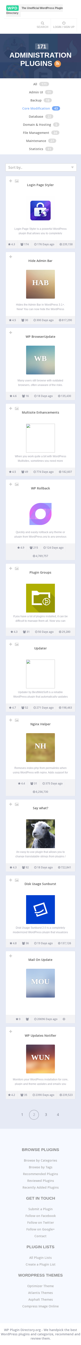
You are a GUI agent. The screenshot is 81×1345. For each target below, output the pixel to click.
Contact (40, 1236)
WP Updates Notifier (40, 1035)
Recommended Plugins (40, 1174)
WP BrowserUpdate (40, 336)
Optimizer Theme (40, 1286)
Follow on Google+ (40, 1229)
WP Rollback (40, 488)
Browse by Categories (40, 1160)
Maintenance (36, 141)
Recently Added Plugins (40, 1187)
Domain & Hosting (37, 124)
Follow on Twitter (40, 1222)
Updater (40, 648)
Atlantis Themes (40, 1293)
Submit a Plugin (40, 1209)
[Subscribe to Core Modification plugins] (57, 64)
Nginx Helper (40, 724)
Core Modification (36, 108)
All (35, 84)
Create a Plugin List (41, 1264)
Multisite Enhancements (40, 412)
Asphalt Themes (40, 1299)
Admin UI (36, 92)
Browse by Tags (40, 1167)
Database (36, 116)
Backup (36, 100)
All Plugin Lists (40, 1257)
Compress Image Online (40, 1306)
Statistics (36, 149)
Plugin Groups (40, 572)
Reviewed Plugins (40, 1180)
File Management (36, 133)
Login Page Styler (40, 185)
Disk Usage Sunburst (40, 884)
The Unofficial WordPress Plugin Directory (34, 10)
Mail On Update (40, 959)
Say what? (40, 808)
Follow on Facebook (40, 1216)
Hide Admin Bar (40, 261)
